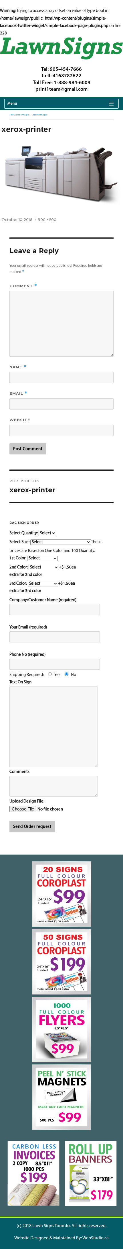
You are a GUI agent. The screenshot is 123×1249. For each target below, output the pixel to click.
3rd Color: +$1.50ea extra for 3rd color (42, 587)
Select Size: (19, 542)
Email (18, 393)
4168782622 (67, 76)
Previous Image (19, 114)
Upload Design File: (26, 801)
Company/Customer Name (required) (42, 600)
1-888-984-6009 (72, 83)
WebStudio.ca (95, 1238)
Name (18, 367)
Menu (12, 104)
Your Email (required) (28, 627)
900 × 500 (47, 219)
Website (19, 419)
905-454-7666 (66, 69)
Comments (19, 772)
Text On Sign (20, 682)
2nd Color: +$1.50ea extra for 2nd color (42, 571)
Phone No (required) (27, 655)
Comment (23, 286)
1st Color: (18, 558)
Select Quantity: (24, 533)
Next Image (40, 114)
